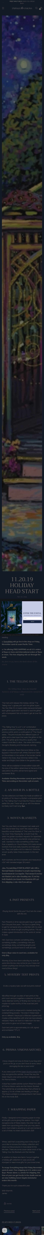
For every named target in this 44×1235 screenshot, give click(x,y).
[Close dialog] (42, 603)
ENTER (32, 621)
